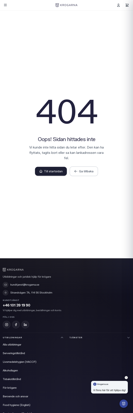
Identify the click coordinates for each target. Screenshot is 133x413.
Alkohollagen (10, 370)
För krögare (10, 387)
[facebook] (16, 324)
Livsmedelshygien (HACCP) (19, 361)
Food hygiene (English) (16, 405)
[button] (123, 404)
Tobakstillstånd (12, 379)
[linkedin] (25, 324)
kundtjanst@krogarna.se (24, 284)
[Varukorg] (127, 5)
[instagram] (6, 324)
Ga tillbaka (86, 171)
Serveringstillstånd (14, 353)
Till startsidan (53, 171)
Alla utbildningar (12, 344)
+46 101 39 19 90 (16, 305)
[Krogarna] (66, 5)
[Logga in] (118, 5)
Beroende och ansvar (15, 396)
